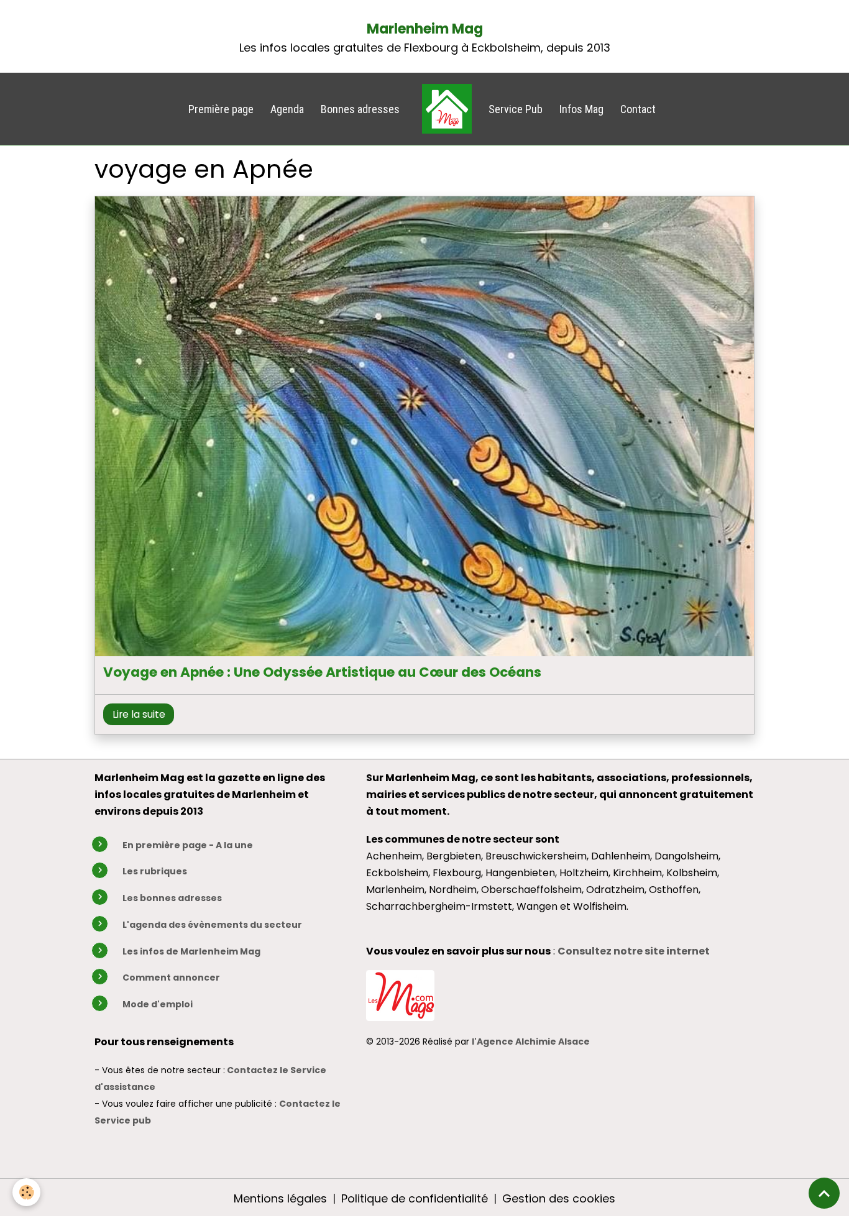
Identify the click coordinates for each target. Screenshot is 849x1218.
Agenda (287, 109)
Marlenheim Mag (425, 29)
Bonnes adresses (360, 109)
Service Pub (516, 109)
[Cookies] (26, 1192)
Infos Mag (581, 109)
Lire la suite (138, 714)
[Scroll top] (824, 1193)
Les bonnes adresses (172, 898)
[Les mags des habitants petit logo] (400, 994)
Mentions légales (280, 1198)
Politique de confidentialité (414, 1198)
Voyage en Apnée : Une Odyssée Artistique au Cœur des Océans (322, 672)
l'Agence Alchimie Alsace (531, 1041)
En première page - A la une (187, 845)
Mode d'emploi (157, 1004)
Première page (221, 109)
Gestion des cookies (558, 1198)
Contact (638, 109)
